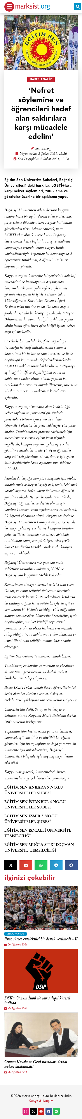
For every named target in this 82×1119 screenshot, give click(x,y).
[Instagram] (26, 1111)
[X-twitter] (33, 1111)
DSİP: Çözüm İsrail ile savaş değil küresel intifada (37, 1001)
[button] (77, 6)
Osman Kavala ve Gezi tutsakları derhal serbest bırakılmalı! (35, 1064)
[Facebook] (48, 1111)
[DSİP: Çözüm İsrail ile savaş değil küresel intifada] (41, 971)
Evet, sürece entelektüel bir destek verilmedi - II (40, 939)
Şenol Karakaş (15, 934)
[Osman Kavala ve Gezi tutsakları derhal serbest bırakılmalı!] (41, 1035)
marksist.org (43, 149)
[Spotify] (56, 1111)
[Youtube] (41, 1111)
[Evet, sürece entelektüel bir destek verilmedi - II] (41, 908)
